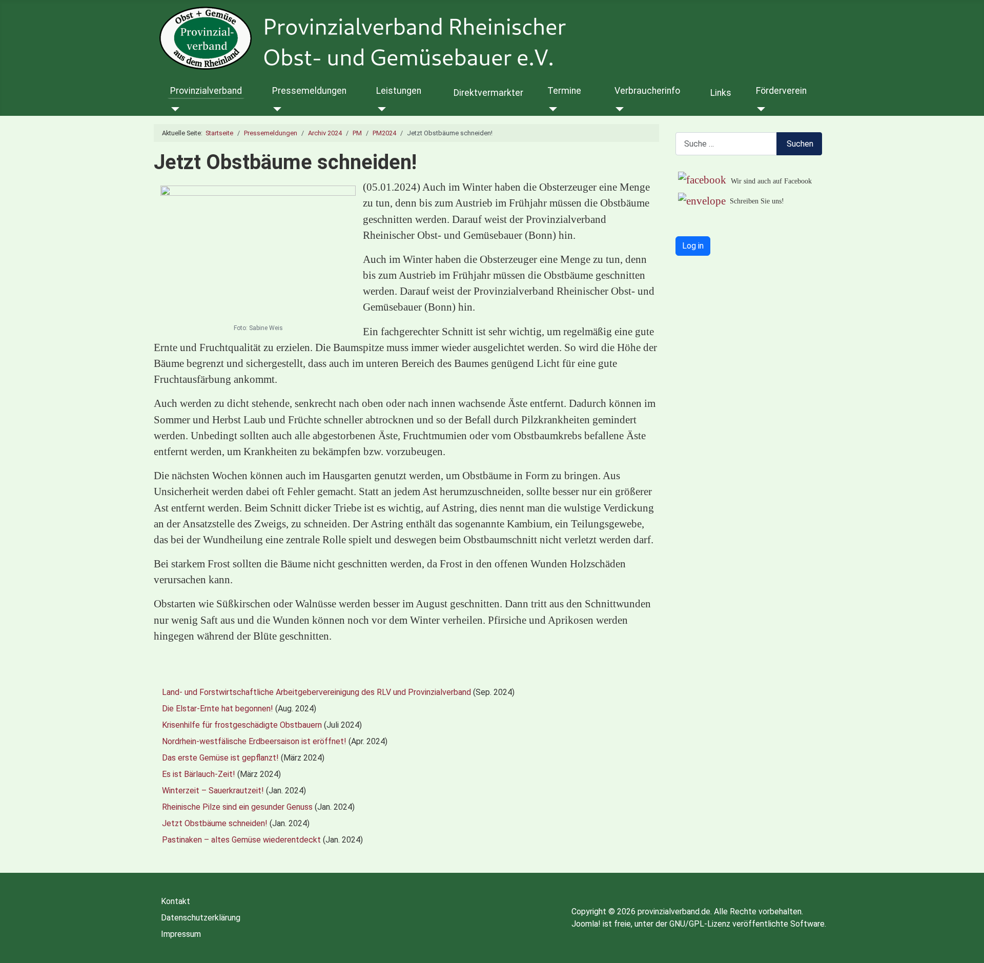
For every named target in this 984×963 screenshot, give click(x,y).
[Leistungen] (379, 109)
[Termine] (550, 109)
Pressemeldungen (309, 91)
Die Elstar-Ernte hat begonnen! (217, 708)
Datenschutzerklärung (200, 918)
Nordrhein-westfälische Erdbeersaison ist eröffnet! (254, 741)
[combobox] (726, 143)
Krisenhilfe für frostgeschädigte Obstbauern (242, 725)
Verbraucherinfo (647, 91)
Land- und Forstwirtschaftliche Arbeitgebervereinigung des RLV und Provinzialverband (316, 692)
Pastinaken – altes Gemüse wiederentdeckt (241, 840)
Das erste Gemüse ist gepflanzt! (220, 758)
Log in (693, 246)
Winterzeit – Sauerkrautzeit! (213, 790)
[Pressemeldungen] (275, 109)
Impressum (181, 934)
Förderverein (781, 91)
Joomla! (586, 924)
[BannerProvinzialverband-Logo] (414, 38)
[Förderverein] (759, 109)
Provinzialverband (206, 91)
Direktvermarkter (488, 93)
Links (720, 93)
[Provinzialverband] (173, 109)
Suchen (800, 144)
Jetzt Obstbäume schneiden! (215, 823)
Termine (564, 91)
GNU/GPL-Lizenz (699, 924)
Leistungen (398, 91)
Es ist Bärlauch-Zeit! (198, 774)
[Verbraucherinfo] (617, 109)
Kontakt (175, 901)
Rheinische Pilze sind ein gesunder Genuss (237, 807)
